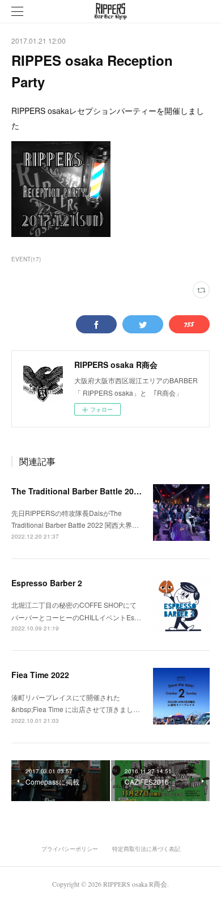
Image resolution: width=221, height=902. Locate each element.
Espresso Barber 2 (46, 582)
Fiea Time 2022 (40, 674)
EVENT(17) (26, 259)
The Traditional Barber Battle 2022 (77, 491)
